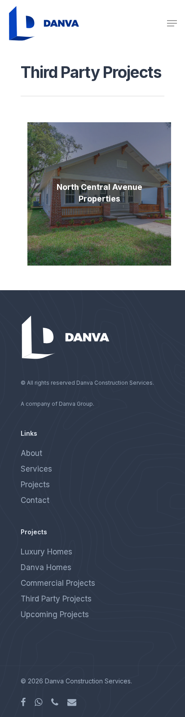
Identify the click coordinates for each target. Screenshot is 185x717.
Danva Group (76, 403)
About (31, 453)
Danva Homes (46, 567)
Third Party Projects (56, 598)
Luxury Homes (46, 551)
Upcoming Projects (55, 614)
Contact (35, 500)
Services (36, 468)
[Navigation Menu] (172, 23)
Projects (35, 484)
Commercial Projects (58, 583)
